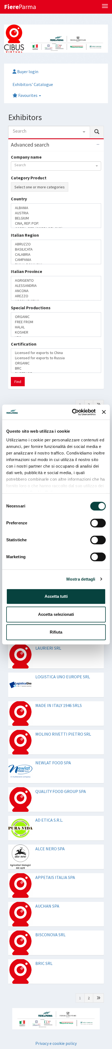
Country (19, 215)
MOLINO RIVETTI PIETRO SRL (63, 676)
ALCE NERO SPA (50, 791)
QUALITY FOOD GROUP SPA (60, 734)
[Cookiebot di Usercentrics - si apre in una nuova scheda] (72, 412)
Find (17, 324)
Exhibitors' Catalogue (33, 84)
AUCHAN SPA (47, 848)
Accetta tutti (56, 596)
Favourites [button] (27, 95)
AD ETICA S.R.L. (49, 762)
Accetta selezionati (56, 614)
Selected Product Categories (40, 197)
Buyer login (27, 71)
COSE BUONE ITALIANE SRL (60, 390)
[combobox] (49, 132)
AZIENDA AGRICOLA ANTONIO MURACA (63, 364)
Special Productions (31, 280)
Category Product (28, 177)
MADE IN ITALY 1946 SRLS (58, 648)
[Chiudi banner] (104, 412)
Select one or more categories (39, 187)
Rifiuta (56, 632)
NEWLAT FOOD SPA (53, 705)
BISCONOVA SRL (50, 877)
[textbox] (14, 225)
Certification (23, 301)
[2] (98, 347)
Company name (26, 157)
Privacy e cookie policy (56, 985)
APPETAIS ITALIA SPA (55, 820)
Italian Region (25, 236)
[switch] (98, 523)
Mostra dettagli (80, 579)
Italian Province (26, 258)
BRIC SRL (43, 906)
